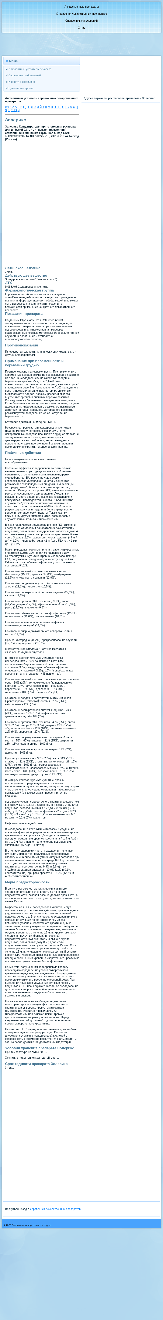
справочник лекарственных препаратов (55, 1209)
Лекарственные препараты (82, 6)
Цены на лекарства (20, 88)
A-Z (12, 107)
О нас (81, 27)
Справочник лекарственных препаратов (81, 13)
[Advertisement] (42, 173)
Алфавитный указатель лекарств (29, 69)
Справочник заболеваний (81, 20)
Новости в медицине (21, 81)
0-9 (7, 107)
